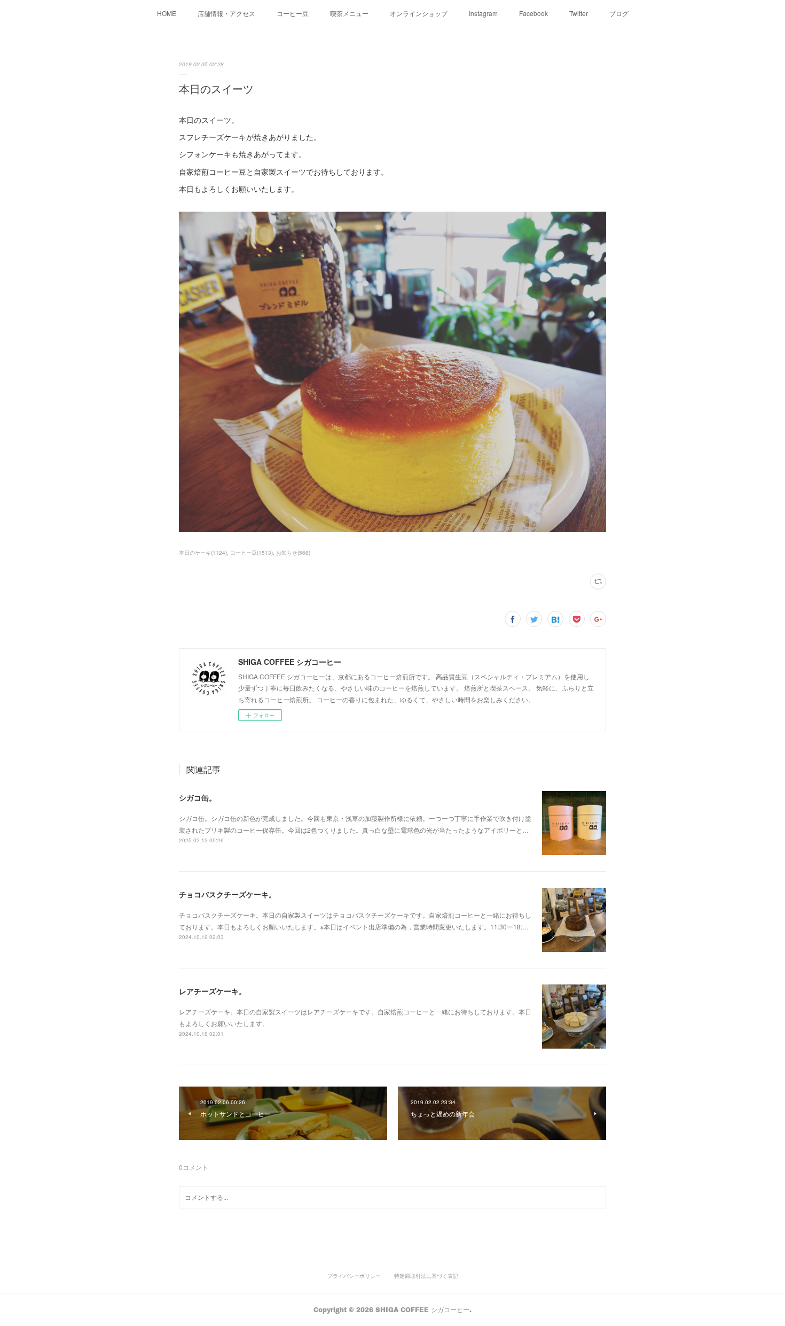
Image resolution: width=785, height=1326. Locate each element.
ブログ (619, 13)
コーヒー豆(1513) (251, 552)
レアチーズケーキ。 (212, 991)
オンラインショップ (419, 13)
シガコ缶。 (197, 797)
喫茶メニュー (349, 13)
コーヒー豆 (293, 13)
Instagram (483, 13)
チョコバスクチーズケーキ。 (227, 894)
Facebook (533, 13)
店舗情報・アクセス (226, 13)
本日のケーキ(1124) (203, 552)
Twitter (578, 13)
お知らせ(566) (293, 552)
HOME (166, 13)
